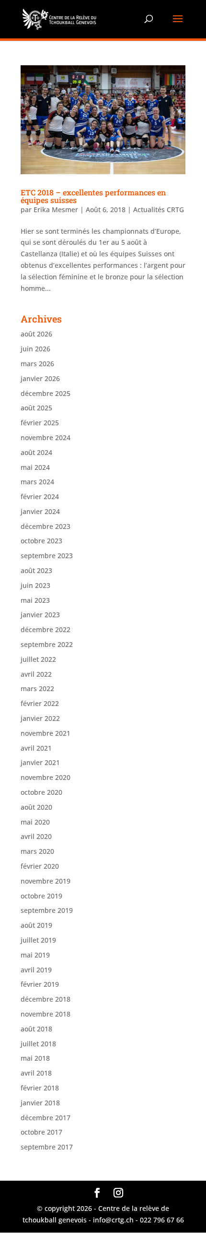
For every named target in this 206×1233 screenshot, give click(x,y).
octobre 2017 (41, 1132)
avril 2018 (36, 1072)
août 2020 (36, 807)
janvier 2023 (40, 614)
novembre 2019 (45, 881)
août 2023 (36, 570)
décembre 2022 (45, 629)
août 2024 (36, 452)
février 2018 (40, 1087)
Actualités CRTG (158, 209)
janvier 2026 (40, 378)
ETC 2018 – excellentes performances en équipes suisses (93, 196)
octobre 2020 (41, 792)
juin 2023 (35, 585)
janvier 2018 (40, 1102)
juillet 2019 (38, 940)
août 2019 (36, 925)
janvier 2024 (40, 511)
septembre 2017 (47, 1146)
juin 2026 (35, 348)
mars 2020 (37, 851)
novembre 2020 (45, 777)
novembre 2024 (45, 437)
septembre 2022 (47, 644)
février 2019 (40, 984)
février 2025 (40, 422)
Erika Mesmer (56, 209)
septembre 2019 (47, 910)
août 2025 (36, 407)
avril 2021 (36, 748)
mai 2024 (35, 467)
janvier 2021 (40, 762)
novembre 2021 (45, 733)
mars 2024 (37, 481)
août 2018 (36, 1028)
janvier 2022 (40, 718)
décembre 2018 (45, 999)
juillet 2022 (38, 659)
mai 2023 (35, 600)
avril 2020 (36, 836)
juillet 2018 (38, 1043)
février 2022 (40, 703)
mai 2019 (35, 954)
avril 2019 (36, 969)
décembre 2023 (45, 526)
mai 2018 (35, 1058)
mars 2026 (37, 363)
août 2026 (36, 333)
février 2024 (40, 496)
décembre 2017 (45, 1117)
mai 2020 (35, 821)
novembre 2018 (45, 1013)
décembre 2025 (45, 393)
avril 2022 (36, 674)
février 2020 (40, 866)
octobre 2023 (41, 540)
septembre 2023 (47, 555)
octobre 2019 (41, 895)
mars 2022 (37, 688)
